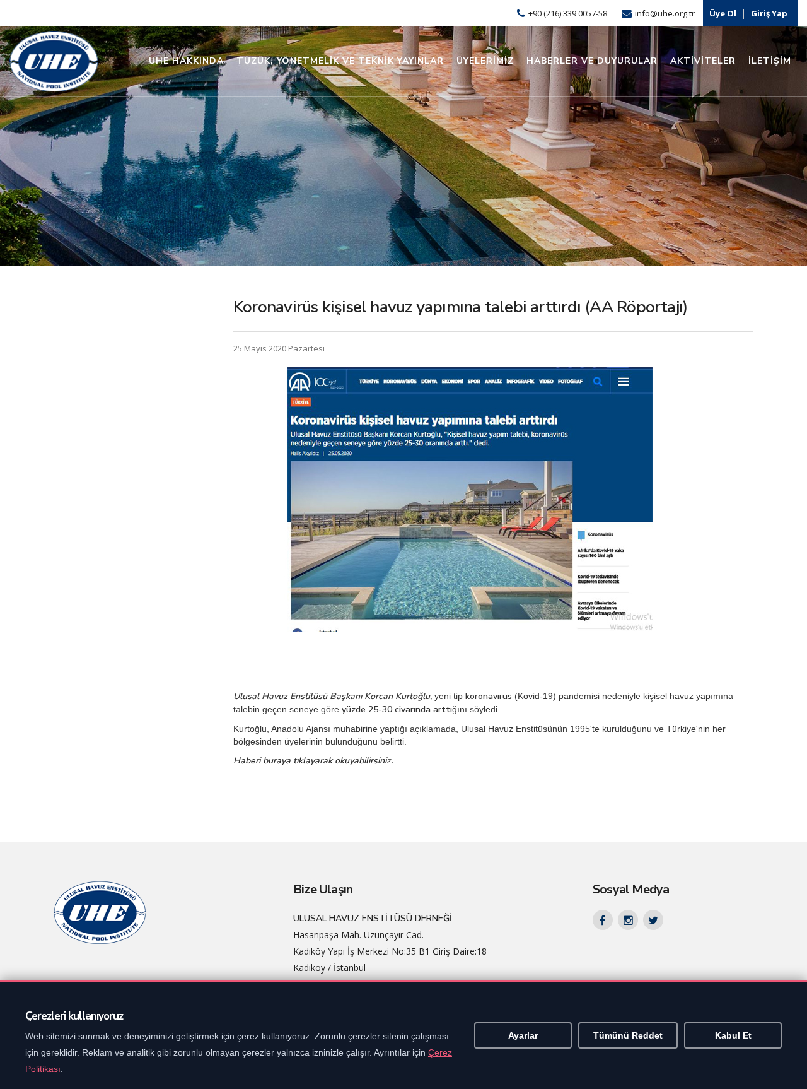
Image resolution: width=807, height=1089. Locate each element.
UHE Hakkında (186, 61)
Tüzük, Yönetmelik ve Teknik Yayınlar (340, 61)
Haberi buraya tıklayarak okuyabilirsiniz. (313, 761)
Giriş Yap (769, 13)
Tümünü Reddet (628, 1035)
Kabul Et (733, 1035)
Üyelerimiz (485, 61)
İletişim (769, 61)
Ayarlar (523, 1035)
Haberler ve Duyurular (592, 61)
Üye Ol (722, 13)
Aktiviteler (703, 61)
